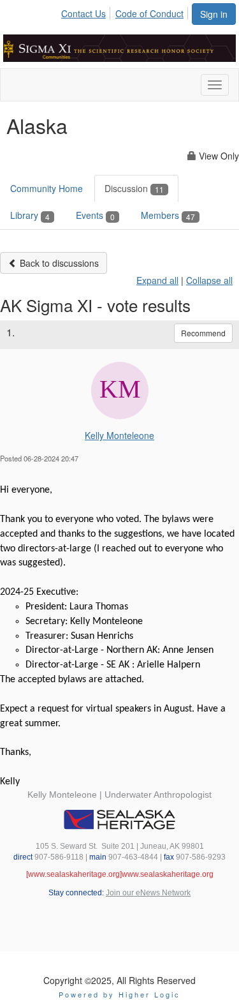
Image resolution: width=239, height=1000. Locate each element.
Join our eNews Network (148, 892)
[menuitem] (87, 11)
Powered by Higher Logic (119, 994)
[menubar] (126, 11)
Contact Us (83, 13)
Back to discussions (58, 263)
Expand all (157, 280)
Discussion (134, 188)
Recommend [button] (203, 332)
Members (168, 215)
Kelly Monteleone (119, 435)
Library (30, 215)
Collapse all (209, 280)
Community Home (46, 188)
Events (95, 215)
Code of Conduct (149, 13)
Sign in (214, 14)
